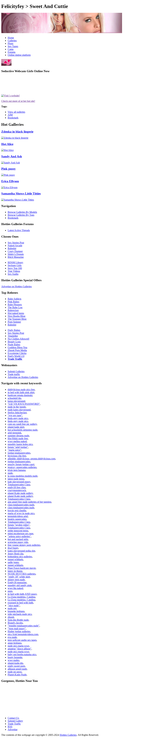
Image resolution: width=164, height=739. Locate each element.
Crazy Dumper (15, 251)
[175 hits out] (9, 187)
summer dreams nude (18, 435)
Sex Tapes (13, 46)
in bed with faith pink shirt (21, 392)
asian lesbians (14, 643)
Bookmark (13, 117)
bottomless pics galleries (20, 556)
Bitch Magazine (16, 257)
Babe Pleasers (15, 304)
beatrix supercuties (17, 519)
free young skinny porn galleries (24, 545)
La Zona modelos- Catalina (21, 596)
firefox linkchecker (17, 412)
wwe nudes (13, 660)
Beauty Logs (14, 341)
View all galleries (16, 112)
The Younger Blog (17, 319)
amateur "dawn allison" (19, 648)
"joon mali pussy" (17, 628)
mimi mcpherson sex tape (20, 533)
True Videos (14, 271)
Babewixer (13, 310)
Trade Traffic (15, 359)
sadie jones (13, 562)
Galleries (12, 40)
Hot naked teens (16, 313)
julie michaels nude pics (20, 614)
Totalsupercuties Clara (19, 484)
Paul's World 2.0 (16, 356)
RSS (10, 726)
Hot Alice (7, 144)
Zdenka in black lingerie (17, 131)
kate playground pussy (19, 481)
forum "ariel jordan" (18, 447)
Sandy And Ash (11, 156)
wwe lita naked (15, 588)
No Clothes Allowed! (18, 338)
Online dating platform (19, 55)
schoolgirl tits (14, 398)
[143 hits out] (17, 199)
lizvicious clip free (17, 455)
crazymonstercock (17, 490)
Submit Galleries (16, 371)
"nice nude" (14, 605)
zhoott (11, 617)
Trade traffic (14, 374)
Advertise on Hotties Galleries (16, 286)
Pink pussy (8, 168)
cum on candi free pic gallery (22, 424)
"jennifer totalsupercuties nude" (23, 625)
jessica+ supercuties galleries (22, 467)
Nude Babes (14, 344)
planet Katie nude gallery (20, 493)
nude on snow (15, 671)
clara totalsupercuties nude (21, 504)
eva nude (12, 637)
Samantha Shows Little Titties (21, 193)
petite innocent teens (18, 530)
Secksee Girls (14, 265)
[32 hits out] (10, 162)
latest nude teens (16, 478)
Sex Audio (13, 274)
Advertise (12, 729)
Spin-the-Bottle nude (18, 620)
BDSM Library (15, 262)
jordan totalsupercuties (19, 452)
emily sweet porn (16, 666)
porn (10, 591)
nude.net (12, 608)
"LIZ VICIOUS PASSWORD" (24, 404)
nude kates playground (19, 409)
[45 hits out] (8, 175)
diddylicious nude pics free (21, 389)
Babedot (12, 248)
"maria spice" (14, 450)
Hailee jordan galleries (19, 631)
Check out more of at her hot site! (18, 101)
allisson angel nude (17, 668)
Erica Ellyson (10, 181)
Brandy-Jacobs (15, 622)
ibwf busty (13, 548)
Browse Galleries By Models (22, 212)
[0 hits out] (14, 137)
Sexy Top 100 (15, 268)
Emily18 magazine (17, 582)
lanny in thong (15, 571)
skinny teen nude (16, 579)
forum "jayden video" (19, 524)
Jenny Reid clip (15, 553)
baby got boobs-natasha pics (22, 654)
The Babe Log (15, 307)
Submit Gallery (15, 720)
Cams (10, 49)
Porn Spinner (14, 321)
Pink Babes (13, 301)
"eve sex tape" (15, 415)
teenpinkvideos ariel (18, 516)
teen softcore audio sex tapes (22, 640)
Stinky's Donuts (16, 254)
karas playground (16, 401)
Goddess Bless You (17, 347)
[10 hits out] (7, 150)
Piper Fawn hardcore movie (22, 568)
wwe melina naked (17, 441)
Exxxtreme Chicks (17, 353)
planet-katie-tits (15, 663)
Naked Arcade (15, 245)
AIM (10, 114)
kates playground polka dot (21, 550)
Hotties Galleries (68, 735)
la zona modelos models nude (22, 476)
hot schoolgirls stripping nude (22, 429)
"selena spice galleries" (19, 536)
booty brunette (15, 657)
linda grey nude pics (18, 418)
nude (10, 473)
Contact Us (13, 718)
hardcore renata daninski (20, 395)
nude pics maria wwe (18, 645)
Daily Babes (14, 330)
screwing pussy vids (18, 542)
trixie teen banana (16, 470)
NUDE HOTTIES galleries (22, 573)
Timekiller (13, 336)
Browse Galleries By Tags (21, 215)
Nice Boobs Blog (16, 316)
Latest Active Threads (19, 230)
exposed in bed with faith (20, 602)
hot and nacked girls (18, 539)
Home (11, 37)
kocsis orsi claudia (17, 510)
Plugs (10, 43)
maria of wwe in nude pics (21, 513)
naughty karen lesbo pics (20, 444)
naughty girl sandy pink (20, 585)
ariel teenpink (14, 432)
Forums (11, 52)
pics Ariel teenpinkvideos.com (23, 634)
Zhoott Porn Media (17, 350)
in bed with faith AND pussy (22, 594)
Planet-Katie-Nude (17, 674)
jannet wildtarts (15, 559)
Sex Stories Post (16, 242)
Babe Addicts (14, 298)
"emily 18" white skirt (19, 576)
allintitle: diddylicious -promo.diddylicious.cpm (31, 458)
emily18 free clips (17, 487)
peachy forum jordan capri (21, 464)
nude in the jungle (17, 406)
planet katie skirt (16, 427)
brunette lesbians (16, 611)
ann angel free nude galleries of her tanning (29, 501)
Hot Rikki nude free (18, 438)
